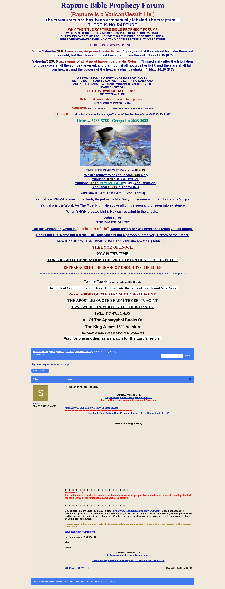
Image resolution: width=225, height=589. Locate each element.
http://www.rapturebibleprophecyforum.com (128, 397)
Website (85, 568)
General (60, 352)
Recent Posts (38, 355)
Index (52, 352)
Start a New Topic (40, 371)
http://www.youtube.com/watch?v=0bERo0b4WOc (91, 408)
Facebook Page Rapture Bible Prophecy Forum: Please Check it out (128, 560)
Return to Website (40, 352)
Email (72, 568)
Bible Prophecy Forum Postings (79, 352)
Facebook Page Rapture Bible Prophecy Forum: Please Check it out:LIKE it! (128, 413)
